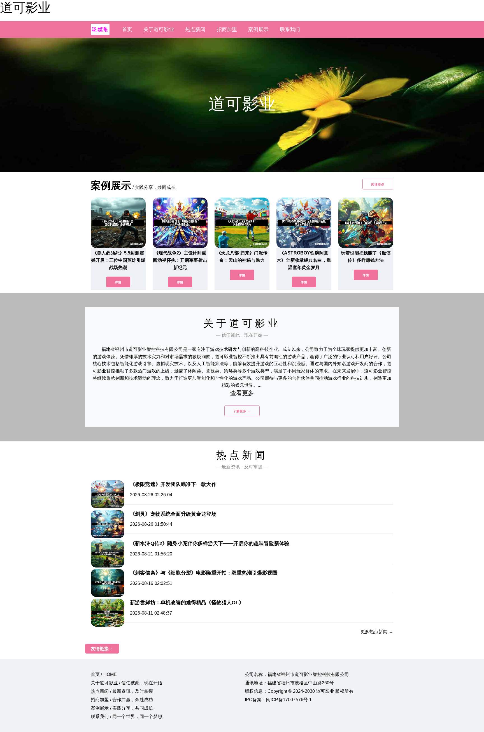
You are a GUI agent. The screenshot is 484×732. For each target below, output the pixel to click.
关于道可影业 (158, 29)
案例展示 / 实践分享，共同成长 (122, 708)
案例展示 (258, 29)
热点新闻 (195, 29)
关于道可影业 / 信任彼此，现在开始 (126, 682)
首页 (127, 29)
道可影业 (25, 7)
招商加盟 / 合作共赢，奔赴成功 (122, 699)
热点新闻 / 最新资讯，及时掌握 (122, 691)
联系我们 (290, 29)
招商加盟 (227, 29)
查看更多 (242, 393)
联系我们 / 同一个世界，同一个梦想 (126, 716)
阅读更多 (378, 184)
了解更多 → (242, 411)
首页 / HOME (104, 674)
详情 (118, 282)
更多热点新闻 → (376, 631)
